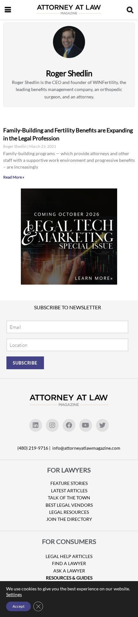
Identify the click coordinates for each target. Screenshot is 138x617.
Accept (18, 606)
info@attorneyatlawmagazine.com (86, 448)
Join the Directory (69, 519)
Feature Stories (69, 483)
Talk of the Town (69, 497)
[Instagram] (52, 425)
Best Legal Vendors (69, 505)
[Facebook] (69, 425)
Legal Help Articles (69, 556)
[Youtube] (85, 425)
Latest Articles (69, 490)
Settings (14, 594)
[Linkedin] (35, 425)
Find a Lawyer (69, 563)
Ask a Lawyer (69, 570)
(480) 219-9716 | (34, 448)
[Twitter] (102, 425)
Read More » (13, 177)
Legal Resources (69, 512)
